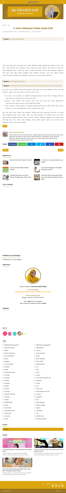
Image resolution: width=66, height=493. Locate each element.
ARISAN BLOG (40, 347)
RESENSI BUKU (9, 402)
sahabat (38, 407)
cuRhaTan (7, 367)
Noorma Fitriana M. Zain (16, 132)
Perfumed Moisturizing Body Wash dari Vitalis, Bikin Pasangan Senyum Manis (52, 177)
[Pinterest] (59, 144)
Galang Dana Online (10, 372)
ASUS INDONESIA (9, 356)
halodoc (38, 375)
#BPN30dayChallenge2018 (12, 345)
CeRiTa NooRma (40, 364)
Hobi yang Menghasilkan (16, 39)
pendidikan (39, 397)
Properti (7, 399)
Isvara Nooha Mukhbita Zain (43, 377)
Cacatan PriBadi (9, 364)
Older (60, 150)
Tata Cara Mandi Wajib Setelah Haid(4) (19, 168)
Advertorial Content (10, 347)
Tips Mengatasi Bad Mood (17, 81)
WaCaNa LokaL (40, 416)
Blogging (7, 361)
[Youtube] (62, 486)
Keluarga (7, 380)
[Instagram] (59, 486)
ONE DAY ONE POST (10, 394)
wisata (6, 418)
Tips (5, 126)
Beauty (6, 358)
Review (6, 405)
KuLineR (7, 388)
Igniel (62, 490)
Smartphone (39, 410)
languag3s (7, 391)
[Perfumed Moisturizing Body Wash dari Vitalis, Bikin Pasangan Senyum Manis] (37, 177)
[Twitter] (40, 144)
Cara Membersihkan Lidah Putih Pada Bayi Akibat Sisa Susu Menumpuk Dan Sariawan (35, 86)
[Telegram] (31, 144)
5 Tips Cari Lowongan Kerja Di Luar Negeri (52, 161)
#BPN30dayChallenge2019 (43, 345)
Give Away (7, 375)
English (6, 369)
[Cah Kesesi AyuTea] (33, 2)
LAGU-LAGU (39, 388)
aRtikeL (6, 350)
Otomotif (38, 394)
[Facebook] (53, 486)
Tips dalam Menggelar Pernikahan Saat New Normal (51, 168)
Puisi (37, 399)
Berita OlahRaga (40, 358)
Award (37, 356)
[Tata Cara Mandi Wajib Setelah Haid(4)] (6, 170)
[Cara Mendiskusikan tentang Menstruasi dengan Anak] (17, 447)
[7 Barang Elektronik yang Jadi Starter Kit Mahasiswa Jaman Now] (6, 177)
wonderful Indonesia (41, 418)
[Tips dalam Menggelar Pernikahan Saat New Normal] (37, 170)
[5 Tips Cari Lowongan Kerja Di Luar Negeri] (37, 162)
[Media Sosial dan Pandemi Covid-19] (6, 162)
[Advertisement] (33, 53)
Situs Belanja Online (10, 410)
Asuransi (38, 350)
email (44, 303)
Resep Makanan (40, 402)
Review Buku (8, 407)
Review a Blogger (40, 405)
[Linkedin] (50, 144)
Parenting (7, 397)
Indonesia (7, 377)
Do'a (37, 367)
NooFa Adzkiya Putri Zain (43, 391)
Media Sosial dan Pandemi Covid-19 (21, 160)
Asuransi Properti (40, 353)
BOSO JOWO (39, 361)
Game (37, 372)
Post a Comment (36, 31)
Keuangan (7, 383)
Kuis (37, 386)
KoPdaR (7, 386)
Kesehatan (39, 380)
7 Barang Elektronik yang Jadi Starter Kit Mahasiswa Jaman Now (20, 176)
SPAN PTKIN (8, 413)
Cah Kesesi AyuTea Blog (38, 286)
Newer (5, 150)
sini (29, 301)
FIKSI (37, 369)
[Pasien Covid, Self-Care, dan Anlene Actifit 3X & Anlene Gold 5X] (48, 447)
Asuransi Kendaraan (10, 353)
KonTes (38, 383)
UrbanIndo (7, 416)
